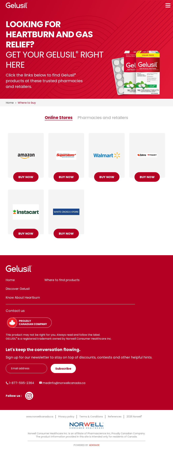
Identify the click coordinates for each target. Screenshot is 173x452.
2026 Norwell (134, 416)
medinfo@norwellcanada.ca (64, 383)
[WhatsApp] (29, 395)
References (114, 416)
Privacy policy (66, 416)
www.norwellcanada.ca (39, 416)
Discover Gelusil (18, 289)
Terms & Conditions (91, 416)
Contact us (15, 310)
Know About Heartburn (23, 297)
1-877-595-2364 (21, 383)
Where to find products (62, 280)
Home (10, 103)
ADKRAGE (94, 445)
